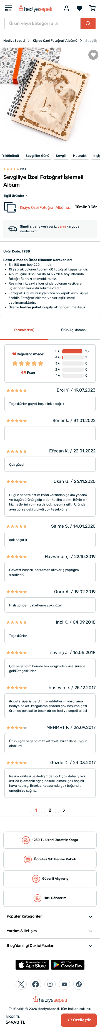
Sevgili (61, 156)
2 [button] (50, 810)
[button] (64, 810)
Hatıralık (80, 156)
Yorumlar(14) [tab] (24, 330)
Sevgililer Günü (37, 156)
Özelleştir (82, 1020)
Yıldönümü (10, 156)
